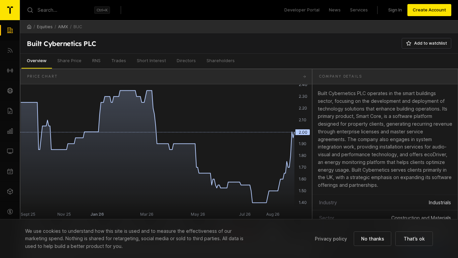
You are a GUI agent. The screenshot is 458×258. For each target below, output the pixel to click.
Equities (45, 26)
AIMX (63, 26)
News (335, 9)
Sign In (395, 9)
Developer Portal (302, 9)
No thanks (372, 239)
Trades (118, 60)
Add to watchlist (430, 43)
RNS (96, 60)
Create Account (429, 9)
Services (359, 9)
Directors (186, 60)
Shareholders (221, 60)
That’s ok (414, 239)
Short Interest (151, 60)
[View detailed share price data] (304, 76)
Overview (37, 60)
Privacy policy (331, 239)
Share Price (69, 60)
